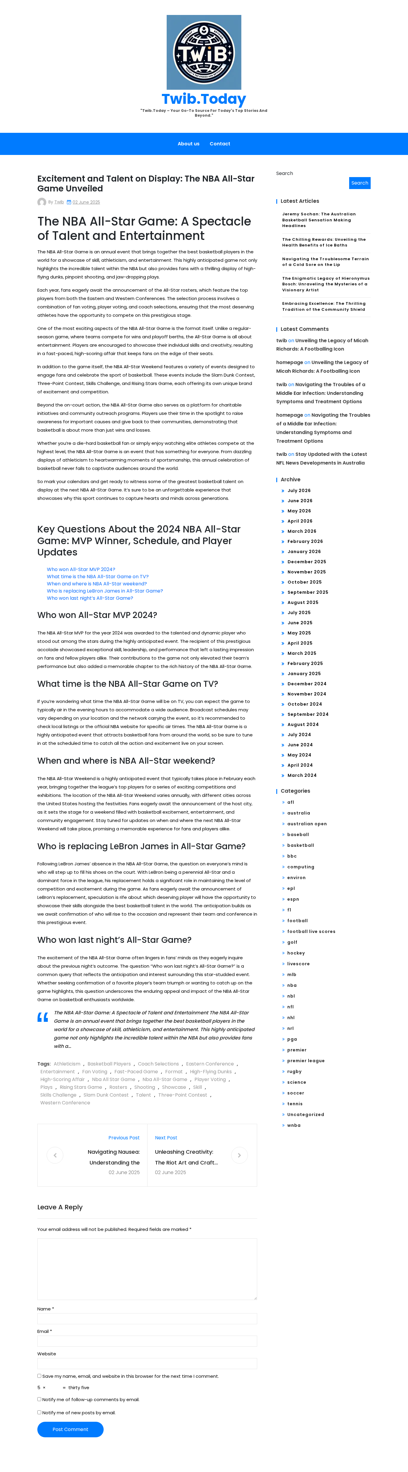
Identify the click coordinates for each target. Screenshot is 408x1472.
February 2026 (305, 541)
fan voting (94, 1071)
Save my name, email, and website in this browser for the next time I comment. (130, 1376)
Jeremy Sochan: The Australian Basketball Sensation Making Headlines (319, 220)
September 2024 (308, 714)
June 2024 (300, 745)
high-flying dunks (211, 1071)
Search (284, 173)
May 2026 (299, 511)
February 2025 (305, 663)
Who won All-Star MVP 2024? (81, 569)
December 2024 (307, 684)
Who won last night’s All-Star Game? (90, 598)
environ (296, 878)
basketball (300, 845)
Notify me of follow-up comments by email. (90, 1399)
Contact (220, 143)
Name (45, 1309)
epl (291, 888)
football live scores (311, 931)
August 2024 (303, 724)
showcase (174, 1087)
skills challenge (58, 1095)
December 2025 (307, 562)
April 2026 (300, 521)
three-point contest (182, 1095)
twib (59, 202)
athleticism (67, 1063)
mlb (292, 975)
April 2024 (300, 765)
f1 (289, 910)
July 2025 (299, 613)
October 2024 (305, 704)
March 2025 (302, 653)
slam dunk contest (106, 1095)
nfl (290, 1007)
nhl (291, 1018)
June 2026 (300, 501)
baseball (298, 835)
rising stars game (81, 1087)
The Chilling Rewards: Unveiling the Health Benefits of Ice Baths (324, 242)
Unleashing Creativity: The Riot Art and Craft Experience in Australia (185, 1158)
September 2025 (308, 592)
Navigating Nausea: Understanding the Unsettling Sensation (112, 1158)
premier (297, 1050)
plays (46, 1087)
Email (44, 1331)
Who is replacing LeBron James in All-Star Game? (105, 590)
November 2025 (307, 572)
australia (298, 813)
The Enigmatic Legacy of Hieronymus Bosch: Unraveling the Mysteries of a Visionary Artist (326, 284)
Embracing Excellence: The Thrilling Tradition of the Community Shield (324, 306)
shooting (144, 1087)
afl (290, 802)
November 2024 (307, 694)
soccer (295, 1093)
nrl (290, 1028)
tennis (295, 1104)
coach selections (158, 1063)
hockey (296, 953)
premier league (306, 1061)
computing (301, 867)
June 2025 (300, 623)
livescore (298, 964)
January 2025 (304, 674)
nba (292, 985)
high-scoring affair (62, 1079)
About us (189, 143)
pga (292, 1039)
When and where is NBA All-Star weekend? (97, 583)
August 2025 (303, 602)
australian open (307, 824)
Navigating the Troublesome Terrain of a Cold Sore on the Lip (325, 262)
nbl (291, 996)
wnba (294, 1125)
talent (143, 1095)
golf (292, 942)
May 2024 (300, 755)
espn (293, 899)
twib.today (204, 99)
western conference (65, 1102)
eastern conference (210, 1063)
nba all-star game (164, 1079)
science (296, 1082)
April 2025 (300, 643)
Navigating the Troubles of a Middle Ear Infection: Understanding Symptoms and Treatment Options (320, 393)
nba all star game (113, 1079)
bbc (292, 856)
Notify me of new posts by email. (79, 1412)
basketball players (109, 1063)
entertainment (57, 1071)
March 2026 (302, 531)
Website (46, 1354)
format (174, 1071)
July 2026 (299, 491)
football (297, 921)
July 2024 (299, 735)
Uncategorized (305, 1115)
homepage (289, 362)
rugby (294, 1071)
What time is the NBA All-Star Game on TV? (98, 576)
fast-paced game (136, 1071)
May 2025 (299, 633)
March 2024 (302, 775)
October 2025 (305, 582)
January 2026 (304, 552)
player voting (210, 1079)
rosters (118, 1087)
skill (197, 1087)
